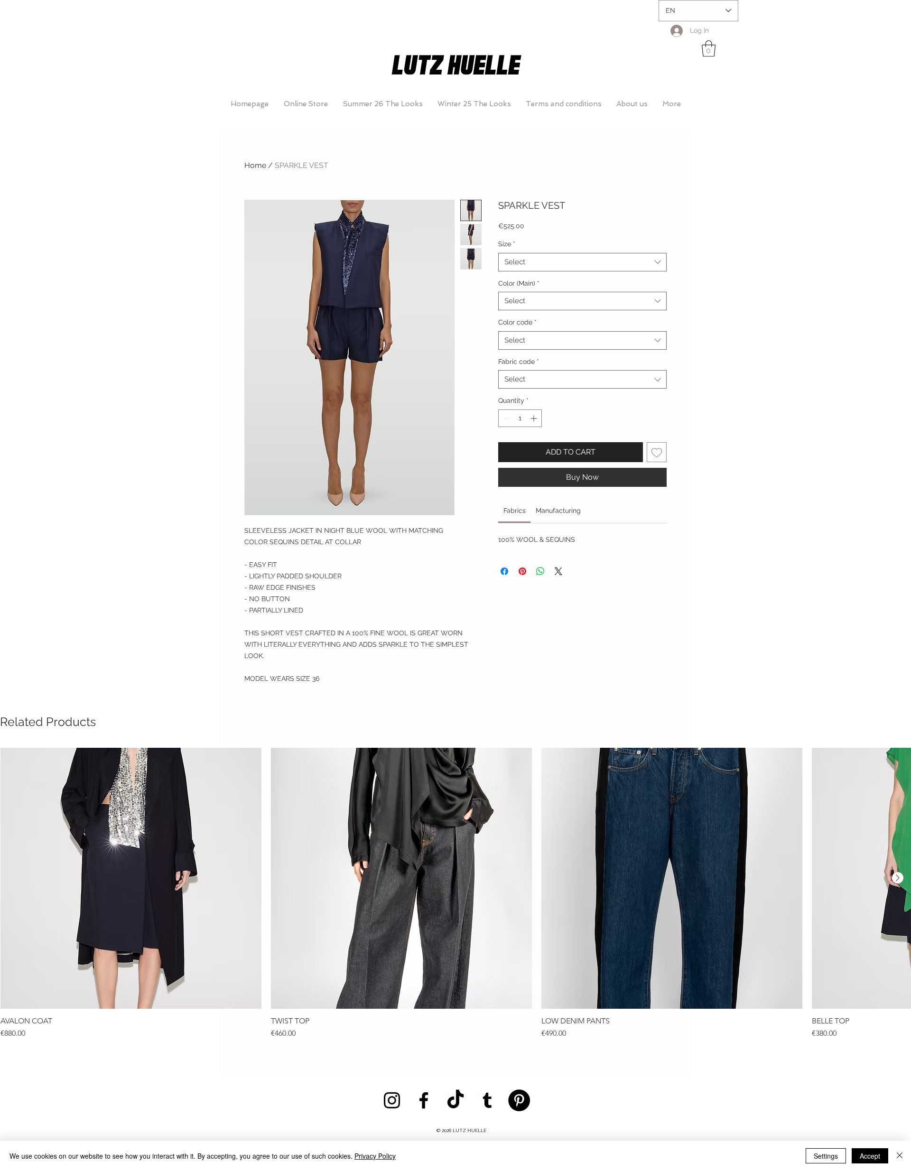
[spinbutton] (520, 418)
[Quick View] (130, 878)
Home (255, 165)
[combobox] (582, 262)
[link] (514, 510)
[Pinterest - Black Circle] (519, 1100)
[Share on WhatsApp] (540, 571)
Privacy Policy (375, 1156)
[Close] (899, 1155)
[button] (709, 48)
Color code (517, 322)
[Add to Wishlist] (657, 452)
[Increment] (534, 418)
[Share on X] (558, 571)
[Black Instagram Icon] (392, 1100)
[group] (455, 893)
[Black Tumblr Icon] (487, 1100)
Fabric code (518, 361)
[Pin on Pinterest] (522, 571)
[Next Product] (897, 877)
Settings (826, 1156)
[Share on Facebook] (504, 571)
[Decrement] (505, 418)
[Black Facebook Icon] (424, 1100)
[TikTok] (455, 1100)
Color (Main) (518, 283)
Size (506, 244)
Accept (870, 1156)
